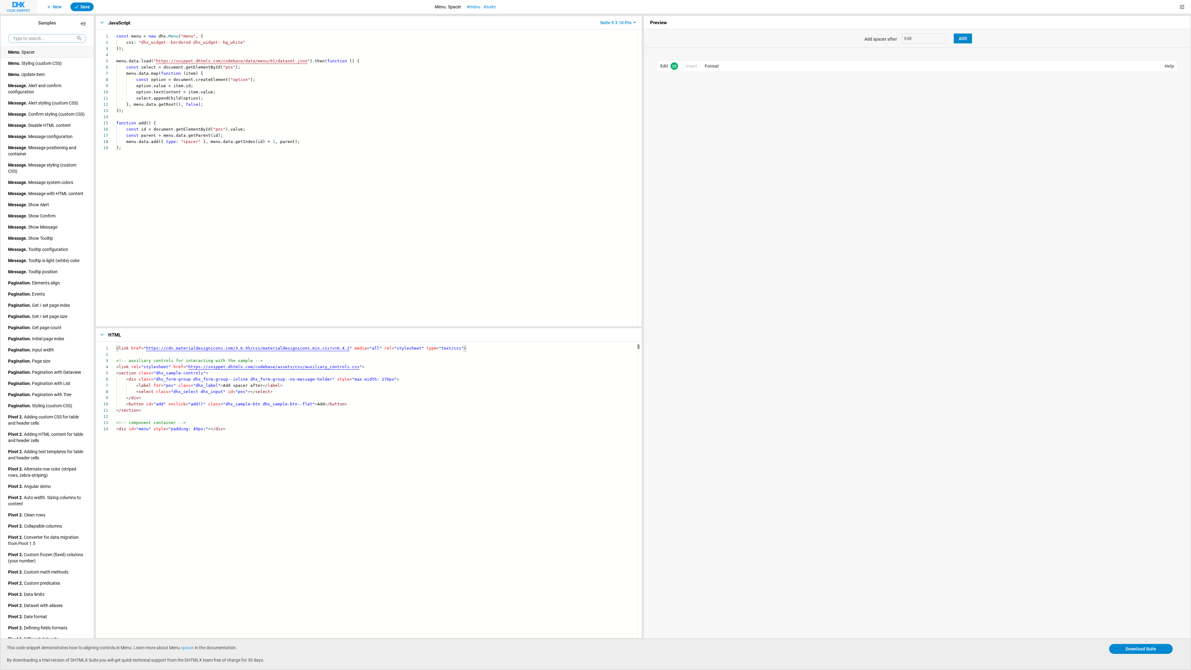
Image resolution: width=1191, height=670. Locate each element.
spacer (187, 647)
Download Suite (1141, 649)
